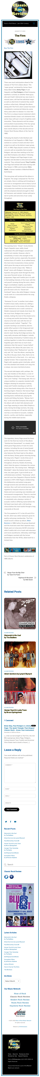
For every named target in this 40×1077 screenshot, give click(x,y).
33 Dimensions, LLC (17, 1059)
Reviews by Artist (24, 1054)
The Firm (20, 35)
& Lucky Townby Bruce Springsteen (15, 711)
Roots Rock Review (20, 1003)
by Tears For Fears (15, 573)
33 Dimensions (23, 1026)
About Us (15, 1054)
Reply (33, 725)
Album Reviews (9, 632)
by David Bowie (11, 853)
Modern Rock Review (20, 1000)
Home (9, 1054)
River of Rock (20, 994)
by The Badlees (12, 636)
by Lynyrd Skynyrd (18, 674)
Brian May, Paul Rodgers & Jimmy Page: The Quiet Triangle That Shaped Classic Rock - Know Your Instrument (19, 728)
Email (7, 796)
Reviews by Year (12, 1056)
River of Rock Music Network (23, 1020)
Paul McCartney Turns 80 (11, 840)
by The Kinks (11, 967)
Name (7, 789)
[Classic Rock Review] (14, 1050)
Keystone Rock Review (20, 1006)
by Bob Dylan (25, 579)
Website (8, 803)
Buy (8, 48)
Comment (9, 765)
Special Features (23, 1056)
